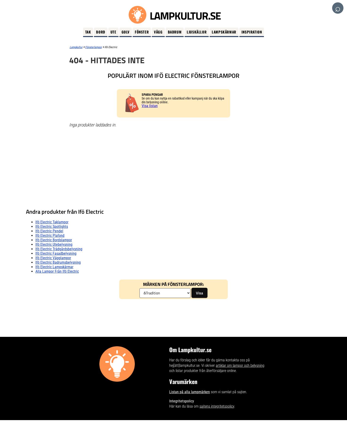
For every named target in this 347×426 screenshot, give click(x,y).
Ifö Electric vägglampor (53, 258)
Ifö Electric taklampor (51, 222)
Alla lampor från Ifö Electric (57, 271)
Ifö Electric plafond (49, 235)
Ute (113, 31)
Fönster (142, 31)
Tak (88, 31)
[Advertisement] (173, 166)
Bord (100, 31)
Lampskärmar (224, 31)
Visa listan (150, 106)
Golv (126, 31)
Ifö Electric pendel (49, 231)
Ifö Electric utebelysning (53, 244)
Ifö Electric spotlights (51, 226)
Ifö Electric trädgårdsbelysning (58, 249)
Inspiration (251, 31)
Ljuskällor (197, 31)
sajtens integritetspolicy (216, 406)
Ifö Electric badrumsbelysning (58, 262)
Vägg (158, 31)
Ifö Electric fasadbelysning (55, 253)
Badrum (175, 31)
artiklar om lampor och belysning (240, 365)
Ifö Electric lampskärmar (54, 267)
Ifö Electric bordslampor (53, 240)
